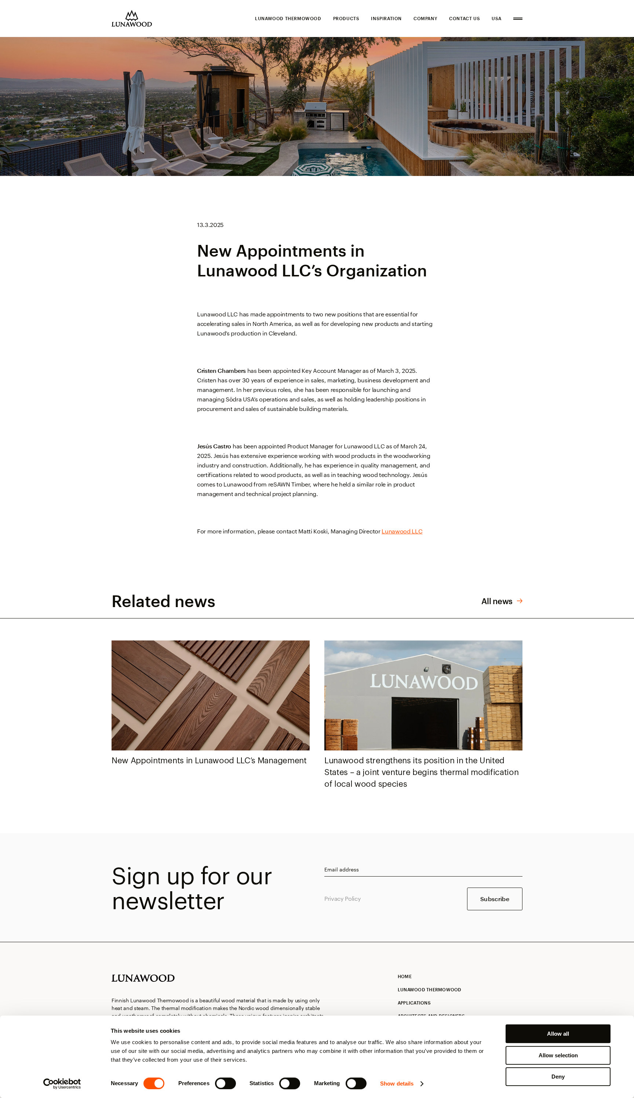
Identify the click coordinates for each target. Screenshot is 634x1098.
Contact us (464, 18)
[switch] (225, 1083)
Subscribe (494, 898)
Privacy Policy (342, 898)
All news (497, 601)
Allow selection (558, 1055)
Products (346, 18)
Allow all (558, 1034)
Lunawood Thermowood (288, 18)
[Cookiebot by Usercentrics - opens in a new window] (62, 1083)
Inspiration (386, 18)
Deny (558, 1076)
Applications (414, 1002)
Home (405, 976)
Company (425, 18)
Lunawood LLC (402, 531)
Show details (396, 1083)
